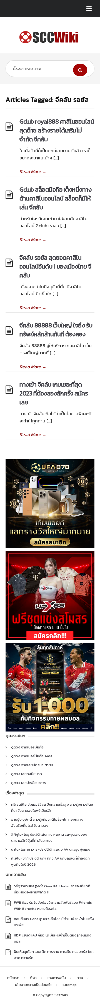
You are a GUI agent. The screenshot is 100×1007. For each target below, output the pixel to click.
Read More (32, 171)
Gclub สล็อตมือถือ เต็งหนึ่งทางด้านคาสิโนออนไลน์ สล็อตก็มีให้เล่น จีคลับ (55, 198)
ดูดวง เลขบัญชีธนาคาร (28, 782)
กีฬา (33, 977)
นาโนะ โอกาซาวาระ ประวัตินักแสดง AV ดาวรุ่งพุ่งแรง (50, 849)
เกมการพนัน (57, 977)
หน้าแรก (13, 977)
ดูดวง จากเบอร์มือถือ (27, 747)
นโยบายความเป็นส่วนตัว (33, 984)
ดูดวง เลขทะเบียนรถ (26, 773)
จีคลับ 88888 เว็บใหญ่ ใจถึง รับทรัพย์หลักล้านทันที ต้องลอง (55, 330)
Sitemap (69, 984)
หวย (80, 977)
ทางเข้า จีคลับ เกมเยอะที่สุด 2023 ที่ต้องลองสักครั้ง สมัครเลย (53, 393)
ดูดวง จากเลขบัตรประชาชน (32, 765)
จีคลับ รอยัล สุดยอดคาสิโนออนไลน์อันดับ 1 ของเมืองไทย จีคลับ (55, 266)
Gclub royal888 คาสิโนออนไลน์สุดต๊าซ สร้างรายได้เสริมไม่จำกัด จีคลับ (56, 130)
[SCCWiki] (50, 37)
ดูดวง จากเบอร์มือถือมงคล (31, 756)
